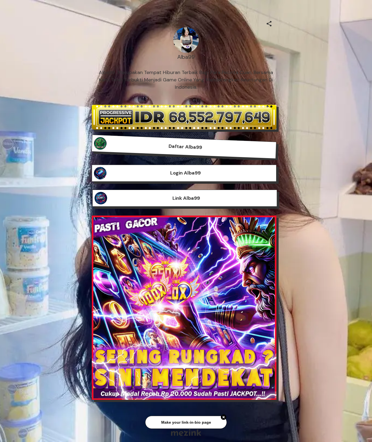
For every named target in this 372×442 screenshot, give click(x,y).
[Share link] (269, 23)
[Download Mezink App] (186, 432)
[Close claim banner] (223, 416)
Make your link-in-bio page (186, 421)
